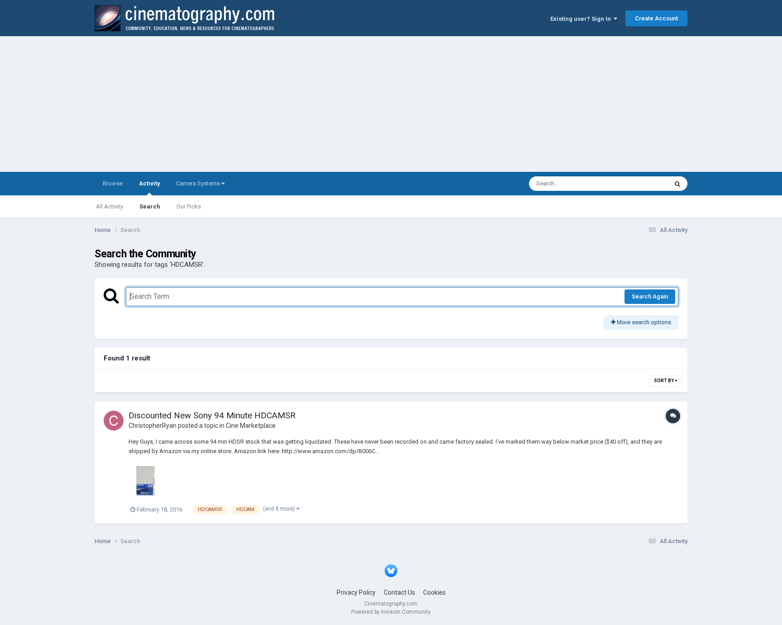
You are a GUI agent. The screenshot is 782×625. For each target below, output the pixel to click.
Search (149, 206)
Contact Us (399, 592)
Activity (149, 183)
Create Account (656, 18)
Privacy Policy (356, 592)
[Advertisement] (391, 104)
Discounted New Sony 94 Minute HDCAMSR (212, 415)
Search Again (650, 296)
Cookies (434, 592)
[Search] (677, 183)
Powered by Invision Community (391, 612)
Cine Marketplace (251, 425)
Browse (113, 183)
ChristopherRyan (152, 425)
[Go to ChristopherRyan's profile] (114, 421)
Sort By (664, 380)
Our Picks (188, 206)
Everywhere (640, 183)
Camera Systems (198, 183)
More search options (643, 322)
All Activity (109, 206)
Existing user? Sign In (582, 18)
